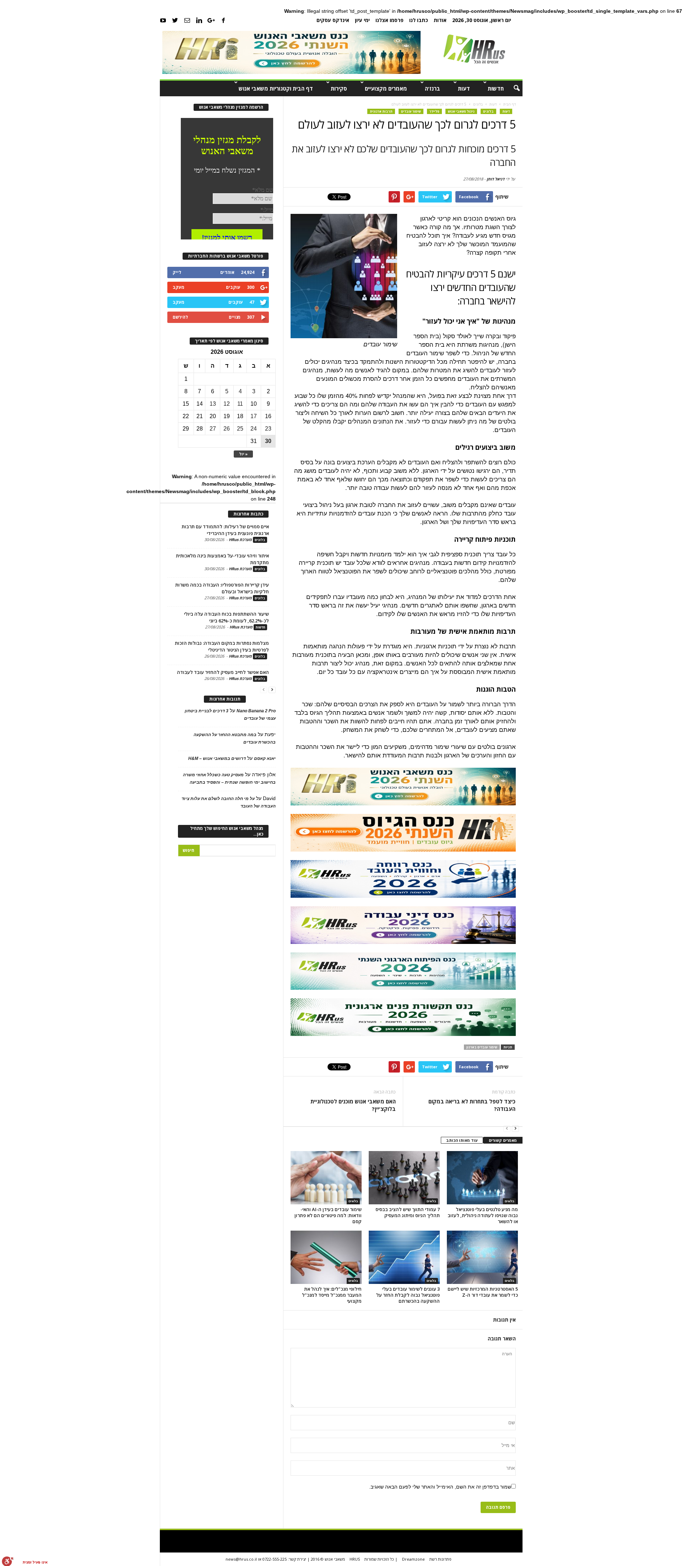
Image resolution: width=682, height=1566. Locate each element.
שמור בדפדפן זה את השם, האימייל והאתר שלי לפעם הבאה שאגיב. (440, 1487)
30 (268, 441)
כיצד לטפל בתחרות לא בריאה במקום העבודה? (471, 1105)
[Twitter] (175, 20)
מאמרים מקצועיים (386, 88)
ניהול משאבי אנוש (461, 111)
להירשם (180, 317)
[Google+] (211, 20)
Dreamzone (413, 1559)
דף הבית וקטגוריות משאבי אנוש (276, 88)
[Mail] (187, 20)
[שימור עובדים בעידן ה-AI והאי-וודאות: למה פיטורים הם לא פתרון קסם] (326, 1177)
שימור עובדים (411, 111)
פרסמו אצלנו (389, 20)
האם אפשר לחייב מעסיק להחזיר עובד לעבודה (223, 672)
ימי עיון (362, 20)
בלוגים (488, 111)
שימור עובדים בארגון (481, 1047)
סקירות (339, 88)
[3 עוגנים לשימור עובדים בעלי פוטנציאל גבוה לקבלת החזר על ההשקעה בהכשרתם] (404, 1257)
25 (240, 429)
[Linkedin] (199, 20)
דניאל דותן (495, 179)
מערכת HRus (240, 539)
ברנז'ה (432, 88)
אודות (440, 20)
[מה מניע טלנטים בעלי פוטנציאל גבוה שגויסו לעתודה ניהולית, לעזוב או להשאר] (482, 1177)
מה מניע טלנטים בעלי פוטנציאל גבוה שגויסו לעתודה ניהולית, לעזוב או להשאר (483, 1215)
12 (226, 404)
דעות (464, 88)
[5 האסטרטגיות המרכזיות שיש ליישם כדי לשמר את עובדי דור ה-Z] (482, 1257)
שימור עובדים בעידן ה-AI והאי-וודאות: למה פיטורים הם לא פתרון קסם (328, 1215)
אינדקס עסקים (332, 20)
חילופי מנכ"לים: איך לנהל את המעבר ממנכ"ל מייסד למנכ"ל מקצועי (332, 1295)
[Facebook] (223, 20)
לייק (177, 272)
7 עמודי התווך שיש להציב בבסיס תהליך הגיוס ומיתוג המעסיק (407, 1212)
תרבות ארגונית (381, 111)
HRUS (355, 1559)
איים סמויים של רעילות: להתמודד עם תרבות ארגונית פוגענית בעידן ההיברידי (225, 529)
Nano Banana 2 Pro (256, 710)
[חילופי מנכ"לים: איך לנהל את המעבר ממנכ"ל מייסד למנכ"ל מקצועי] (326, 1257)
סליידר (434, 111)
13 (213, 404)
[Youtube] (163, 20)
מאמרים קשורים (503, 1140)
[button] (512, 88)
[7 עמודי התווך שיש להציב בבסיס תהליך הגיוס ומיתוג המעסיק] (404, 1177)
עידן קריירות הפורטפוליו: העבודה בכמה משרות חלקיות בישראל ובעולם (222, 588)
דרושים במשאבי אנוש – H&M (217, 758)
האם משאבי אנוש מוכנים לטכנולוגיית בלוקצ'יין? (353, 1105)
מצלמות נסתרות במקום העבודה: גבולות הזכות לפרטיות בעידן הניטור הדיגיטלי (222, 646)
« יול (243, 454)
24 (253, 429)
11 (240, 404)
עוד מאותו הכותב (462, 1140)
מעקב (178, 287)
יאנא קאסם (265, 758)
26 (226, 429)
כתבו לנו (418, 20)
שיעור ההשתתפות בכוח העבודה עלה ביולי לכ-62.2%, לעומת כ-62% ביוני (226, 617)
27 (213, 429)
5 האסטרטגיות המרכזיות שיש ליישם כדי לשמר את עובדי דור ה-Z (483, 1292)
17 (253, 416)
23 (268, 429)
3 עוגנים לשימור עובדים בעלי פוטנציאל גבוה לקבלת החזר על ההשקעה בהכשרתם (408, 1295)
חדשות (496, 88)
